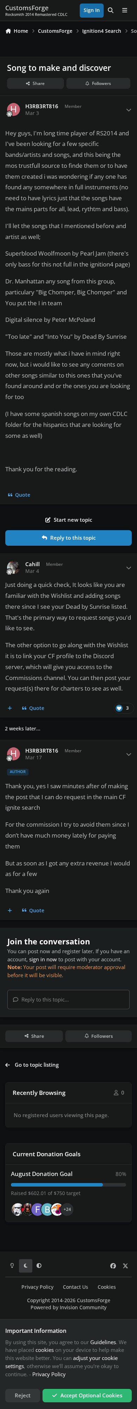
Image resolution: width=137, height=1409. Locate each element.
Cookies (107, 1287)
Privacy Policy (37, 1287)
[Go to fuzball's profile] (37, 1209)
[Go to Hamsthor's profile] (18, 1209)
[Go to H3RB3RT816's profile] (13, 109)
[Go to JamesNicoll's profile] (27, 1209)
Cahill (32, 564)
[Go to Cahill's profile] (13, 567)
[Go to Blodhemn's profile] (47, 1209)
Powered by (68, 1307)
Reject (23, 1395)
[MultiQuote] (10, 708)
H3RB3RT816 (41, 106)
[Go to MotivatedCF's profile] (57, 1209)
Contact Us (75, 1287)
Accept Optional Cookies (91, 1395)
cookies (44, 1349)
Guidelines (103, 1342)
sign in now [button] (43, 959)
